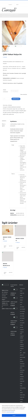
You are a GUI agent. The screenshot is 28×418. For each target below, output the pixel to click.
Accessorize (9, 108)
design (21, 325)
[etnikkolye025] (14, 33)
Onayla (14, 415)
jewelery (21, 378)
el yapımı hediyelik (19, 110)
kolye (21, 383)
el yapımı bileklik (22, 337)
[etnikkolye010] (11, 48)
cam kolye (20, 108)
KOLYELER (18, 107)
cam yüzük (22, 322)
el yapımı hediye (22, 341)
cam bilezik (22, 311)
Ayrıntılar (10, 245)
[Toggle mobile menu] (25, 9)
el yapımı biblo (22, 332)
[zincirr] (18, 48)
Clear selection (23, 94)
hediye (21, 374)
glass (24, 352)
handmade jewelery (22, 371)
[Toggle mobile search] (23, 9)
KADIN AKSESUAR (12, 107)
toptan (21, 392)
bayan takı (15, 108)
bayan (21, 290)
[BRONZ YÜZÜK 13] (20, 230)
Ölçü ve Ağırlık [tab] (3, 124)
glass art (22, 354)
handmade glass (15, 112)
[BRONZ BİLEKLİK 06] (7, 256)
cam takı (8, 110)
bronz (21, 302)
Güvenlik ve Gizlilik (10, 411)
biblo (21, 295)
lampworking (22, 387)
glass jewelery (8, 112)
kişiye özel (21, 112)
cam (21, 304)
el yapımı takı (22, 349)
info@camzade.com (9, 308)
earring (21, 327)
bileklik (21, 297)
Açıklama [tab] (4, 120)
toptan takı (11, 114)
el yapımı (13, 110)
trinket (21, 399)
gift (20, 352)
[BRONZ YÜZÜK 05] (7, 230)
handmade (22, 363)
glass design (22, 357)
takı (21, 390)
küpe (21, 385)
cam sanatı (22, 318)
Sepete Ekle (16, 98)
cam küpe (22, 315)
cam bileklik (22, 309)
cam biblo (22, 306)
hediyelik (22, 376)
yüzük (21, 401)
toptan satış (5, 114)
